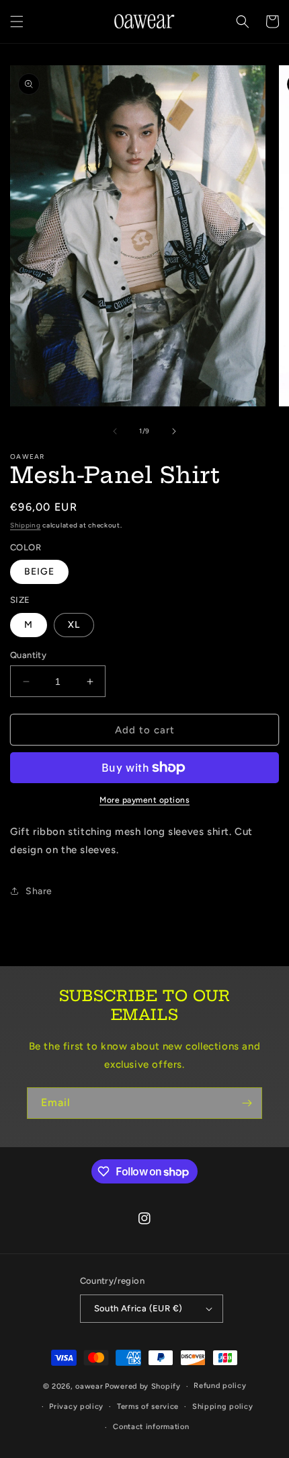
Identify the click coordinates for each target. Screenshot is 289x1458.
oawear (89, 1386)
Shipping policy (222, 1406)
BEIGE (39, 571)
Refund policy (220, 1385)
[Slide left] (115, 431)
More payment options (144, 800)
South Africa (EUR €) (138, 1308)
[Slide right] (174, 431)
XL (74, 624)
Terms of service (148, 1406)
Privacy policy (76, 1406)
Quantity (28, 655)
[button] (17, 21)
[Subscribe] (246, 1103)
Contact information (151, 1426)
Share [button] (39, 891)
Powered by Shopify (143, 1386)
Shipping (25, 525)
